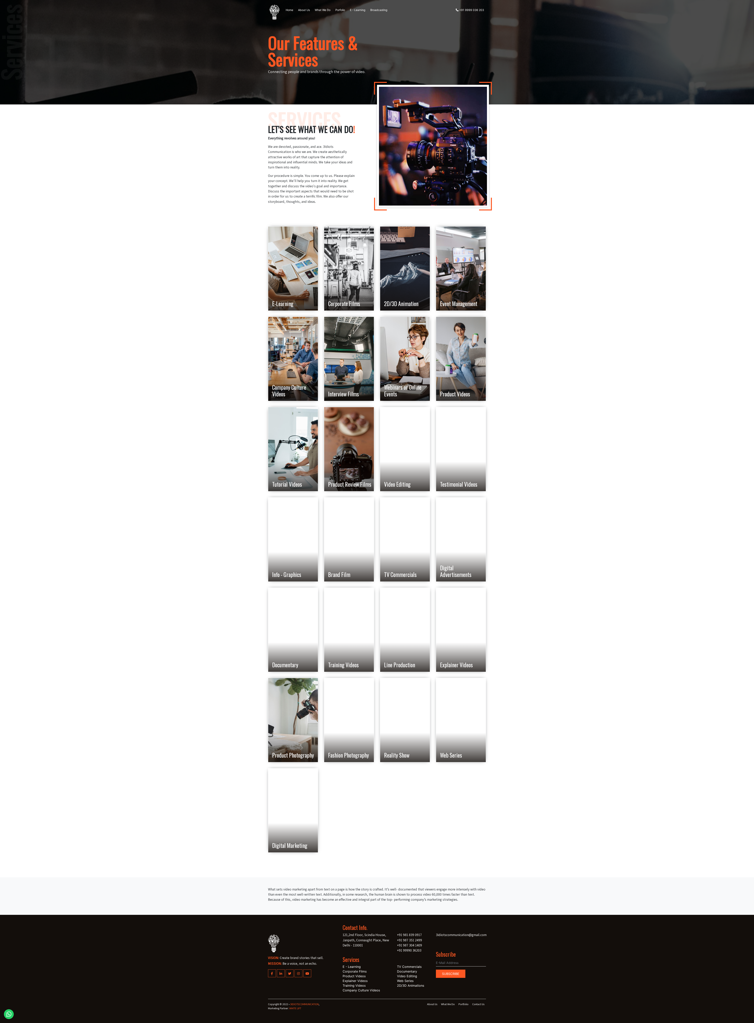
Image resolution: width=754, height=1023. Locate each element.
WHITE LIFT (295, 1008)
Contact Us (478, 1004)
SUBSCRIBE (450, 974)
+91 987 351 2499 (409, 940)
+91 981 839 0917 (409, 934)
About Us (432, 1004)
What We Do (448, 1004)
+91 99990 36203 (409, 950)
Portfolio (463, 1004)
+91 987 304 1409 (409, 945)
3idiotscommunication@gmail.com (461, 934)
